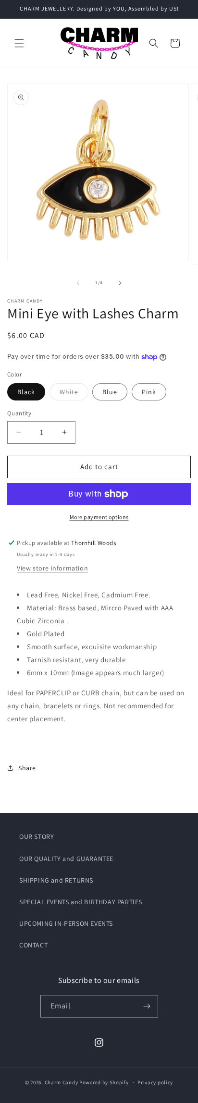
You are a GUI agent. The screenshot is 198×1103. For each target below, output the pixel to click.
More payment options (99, 517)
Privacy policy (155, 1082)
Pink (149, 392)
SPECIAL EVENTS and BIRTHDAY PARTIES (80, 901)
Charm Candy (61, 1082)
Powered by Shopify (104, 1082)
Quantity (19, 413)
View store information (52, 568)
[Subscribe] (147, 1006)
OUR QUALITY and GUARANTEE (66, 858)
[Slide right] (120, 282)
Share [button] (27, 768)
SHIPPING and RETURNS (56, 880)
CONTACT (33, 945)
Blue (109, 392)
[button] (19, 43)
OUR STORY (36, 836)
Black (26, 392)
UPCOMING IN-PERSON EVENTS (66, 923)
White (74, 393)
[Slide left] (77, 282)
